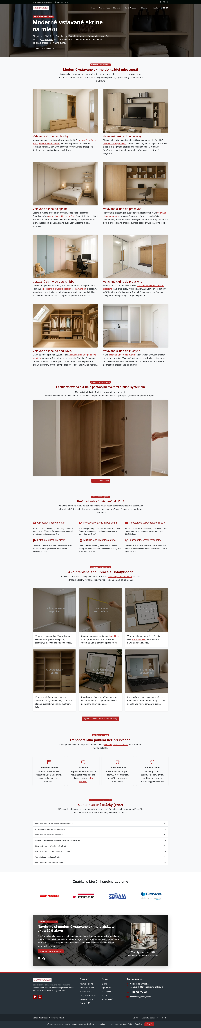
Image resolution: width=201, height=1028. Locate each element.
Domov (36, 48)
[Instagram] (40, 997)
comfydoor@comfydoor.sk (141, 997)
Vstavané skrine (86, 984)
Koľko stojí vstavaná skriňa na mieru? (48, 835)
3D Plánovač (107, 999)
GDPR (135, 1018)
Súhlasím (149, 1024)
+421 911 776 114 (138, 992)
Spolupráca (106, 992)
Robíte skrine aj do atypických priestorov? (50, 829)
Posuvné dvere (86, 992)
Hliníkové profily (86, 999)
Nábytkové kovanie (87, 995)
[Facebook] (35, 997)
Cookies (165, 1018)
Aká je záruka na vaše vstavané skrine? (49, 863)
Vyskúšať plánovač (100, 719)
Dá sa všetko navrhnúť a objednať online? (50, 846)
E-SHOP (83, 1003)
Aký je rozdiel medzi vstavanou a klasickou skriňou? (54, 824)
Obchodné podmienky (150, 1018)
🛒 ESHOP (164, 8)
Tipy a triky (106, 988)
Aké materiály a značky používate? (48, 857)
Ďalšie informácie (135, 1024)
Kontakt (155, 8)
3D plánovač (145, 8)
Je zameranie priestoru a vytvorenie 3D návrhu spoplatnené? (57, 840)
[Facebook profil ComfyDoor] (160, 2)
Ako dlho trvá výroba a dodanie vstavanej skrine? (53, 851)
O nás (93, 8)
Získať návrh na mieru (100, 480)
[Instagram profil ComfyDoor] (164, 2)
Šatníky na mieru (87, 988)
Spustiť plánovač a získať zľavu (50, 951)
